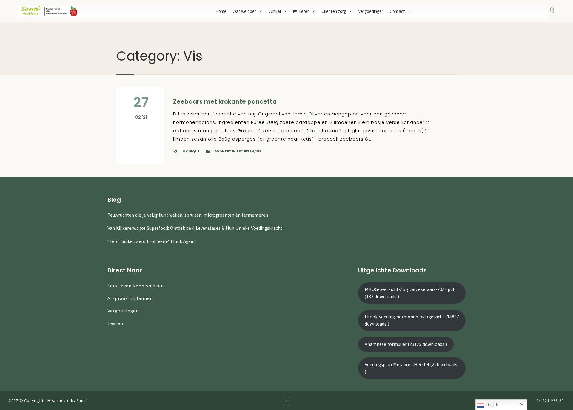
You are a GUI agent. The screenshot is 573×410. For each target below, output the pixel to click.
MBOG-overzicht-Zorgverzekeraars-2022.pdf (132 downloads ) (410, 293)
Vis (258, 151)
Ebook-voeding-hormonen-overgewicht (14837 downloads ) (412, 320)
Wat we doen (244, 11)
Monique (190, 151)
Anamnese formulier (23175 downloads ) (406, 344)
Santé (82, 400)
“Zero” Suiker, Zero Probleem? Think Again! (151, 241)
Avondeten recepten (234, 151)
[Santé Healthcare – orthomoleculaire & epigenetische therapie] (48, 11)
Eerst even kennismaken (136, 285)
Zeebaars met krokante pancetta (225, 101)
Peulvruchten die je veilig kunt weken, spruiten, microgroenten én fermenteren (187, 215)
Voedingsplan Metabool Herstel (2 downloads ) (411, 368)
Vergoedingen (371, 11)
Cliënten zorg (333, 11)
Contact (397, 11)
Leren (304, 11)
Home (221, 11)
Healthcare (58, 400)
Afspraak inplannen (130, 298)
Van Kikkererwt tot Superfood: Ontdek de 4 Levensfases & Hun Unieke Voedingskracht (194, 228)
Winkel (275, 11)
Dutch (491, 404)
